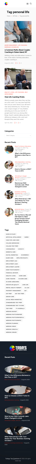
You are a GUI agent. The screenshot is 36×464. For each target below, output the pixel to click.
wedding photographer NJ (15, 317)
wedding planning (12, 323)
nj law (27, 287)
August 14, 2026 (20, 163)
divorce (17, 177)
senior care (10, 296)
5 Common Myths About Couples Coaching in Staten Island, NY (17, 51)
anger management (11, 45)
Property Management (13, 290)
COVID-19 (21, 249)
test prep (9, 308)
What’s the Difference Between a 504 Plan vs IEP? (23, 155)
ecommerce (25, 255)
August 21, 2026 (20, 147)
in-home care (23, 278)
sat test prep (19, 293)
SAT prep (9, 293)
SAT (25, 290)
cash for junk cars (12, 240)
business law (18, 193)
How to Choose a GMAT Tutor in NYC (23, 170)
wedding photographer (14, 314)
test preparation (20, 162)
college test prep (12, 246)
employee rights (22, 258)
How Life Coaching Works (14, 97)
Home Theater (10, 278)
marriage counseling (12, 47)
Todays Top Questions (12, 458)
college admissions (12, 243)
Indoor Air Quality (12, 284)
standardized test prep (14, 302)
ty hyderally (20, 308)
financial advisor (12, 272)
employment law (11, 261)
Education (28, 146)
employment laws (12, 264)
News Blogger (19, 149)
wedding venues (11, 332)
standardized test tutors (15, 305)
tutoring (27, 162)
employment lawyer (12, 267)
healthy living (11, 275)
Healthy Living (9, 92)
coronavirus (10, 249)
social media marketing (14, 299)
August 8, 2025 (9, 63)
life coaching (22, 45)
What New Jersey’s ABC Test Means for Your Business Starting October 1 (23, 201)
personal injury (19, 209)
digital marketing (12, 255)
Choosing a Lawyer (21, 176)
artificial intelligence (13, 237)
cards (26, 237)
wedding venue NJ (12, 329)
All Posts (15, 16)
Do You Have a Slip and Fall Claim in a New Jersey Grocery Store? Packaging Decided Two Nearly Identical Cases (23, 219)
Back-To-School (19, 146)
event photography (12, 270)
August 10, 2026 (25, 177)
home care (22, 275)
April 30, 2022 (8, 122)
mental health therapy (13, 287)
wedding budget (11, 311)
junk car (25, 284)
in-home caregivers (12, 281)
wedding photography (13, 320)
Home (8, 16)
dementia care (10, 252)
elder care (9, 258)
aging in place (10, 234)
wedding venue (11, 326)
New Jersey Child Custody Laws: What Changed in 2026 (22, 185)
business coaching (20, 191)
